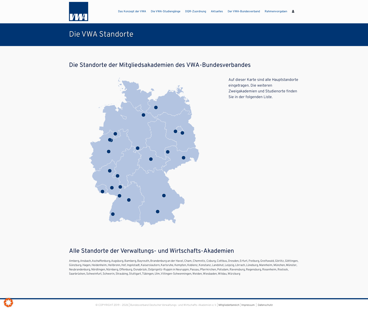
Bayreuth (143, 261)
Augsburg (117, 261)
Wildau (222, 274)
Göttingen (291, 261)
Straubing (122, 274)
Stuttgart (135, 274)
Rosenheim (269, 270)
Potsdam (222, 270)
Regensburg (253, 270)
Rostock (283, 270)
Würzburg (234, 274)
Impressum (248, 305)
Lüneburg (252, 265)
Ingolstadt (133, 265)
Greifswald (267, 261)
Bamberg (130, 261)
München (279, 265)
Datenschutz (265, 305)
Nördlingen (98, 270)
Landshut (218, 265)
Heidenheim (99, 265)
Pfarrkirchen (208, 270)
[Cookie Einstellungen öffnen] (8, 306)
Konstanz (205, 265)
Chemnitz (199, 261)
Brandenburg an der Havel (166, 261)
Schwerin (108, 274)
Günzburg (75, 265)
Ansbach (85, 261)
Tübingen (148, 274)
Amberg (74, 261)
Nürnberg (112, 270)
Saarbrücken (77, 274)
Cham (188, 261)
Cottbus (222, 261)
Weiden (197, 274)
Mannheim (265, 265)
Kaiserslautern (150, 265)
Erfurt (243, 261)
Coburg (211, 261)
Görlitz (279, 261)
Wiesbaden (210, 274)
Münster (291, 265)
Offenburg (125, 270)
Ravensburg (237, 270)
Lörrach (240, 265)
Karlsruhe (167, 265)
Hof (123, 265)
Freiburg (254, 261)
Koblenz (192, 265)
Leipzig (229, 265)
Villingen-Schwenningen (176, 274)
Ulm (157, 274)
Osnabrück (140, 270)
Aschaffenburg (101, 261)
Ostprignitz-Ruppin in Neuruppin (168, 270)
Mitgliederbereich (229, 305)
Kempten (180, 265)
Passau (194, 270)
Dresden (233, 261)
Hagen (86, 265)
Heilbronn (114, 265)
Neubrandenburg (79, 270)
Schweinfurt (94, 274)
